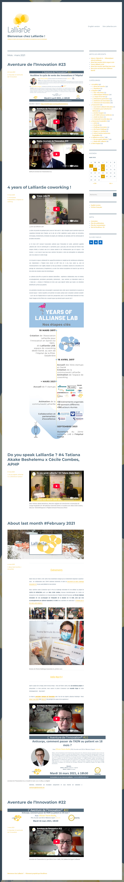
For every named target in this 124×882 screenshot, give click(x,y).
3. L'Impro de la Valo (98, 97)
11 (102, 169)
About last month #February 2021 (41, 523)
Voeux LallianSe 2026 (97, 64)
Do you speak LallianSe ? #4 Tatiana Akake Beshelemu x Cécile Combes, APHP (43, 459)
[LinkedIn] (91, 242)
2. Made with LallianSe (99, 141)
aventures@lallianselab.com (36, 787)
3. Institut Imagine (98, 113)
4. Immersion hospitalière (99, 121)
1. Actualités (94, 84)
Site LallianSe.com (110, 26)
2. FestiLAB (95, 125)
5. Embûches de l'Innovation (101, 101)
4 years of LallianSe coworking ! (39, 187)
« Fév (94, 183)
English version (94, 26)
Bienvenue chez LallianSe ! (26, 36)
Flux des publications (97, 223)
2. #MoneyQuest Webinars (100, 94)
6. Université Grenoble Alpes (101, 119)
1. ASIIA (94, 123)
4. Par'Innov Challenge (99, 129)
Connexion (94, 221)
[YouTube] (96, 242)
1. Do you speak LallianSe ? (100, 139)
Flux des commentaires (98, 225)
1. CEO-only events (98, 92)
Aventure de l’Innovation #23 (36, 64)
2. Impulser (10, 75)
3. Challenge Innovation (99, 127)
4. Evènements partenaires (100, 99)
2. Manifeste (96, 88)
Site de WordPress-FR (97, 227)
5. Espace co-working (99, 131)
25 (103, 176)
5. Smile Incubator (98, 117)
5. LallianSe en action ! (16, 476)
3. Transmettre (95, 105)
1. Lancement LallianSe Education (102, 107)
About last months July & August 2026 (102, 62)
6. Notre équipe (95, 143)
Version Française (96, 207)
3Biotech (43, 699)
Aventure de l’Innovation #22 (36, 802)
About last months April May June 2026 (103, 66)
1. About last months (13, 567)
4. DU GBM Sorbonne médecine (102, 115)
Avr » (111, 183)
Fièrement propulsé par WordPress (36, 873)
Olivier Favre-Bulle (34, 699)
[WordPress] (100, 242)
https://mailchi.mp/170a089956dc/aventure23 (54, 104)
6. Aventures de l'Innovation (101, 103)
